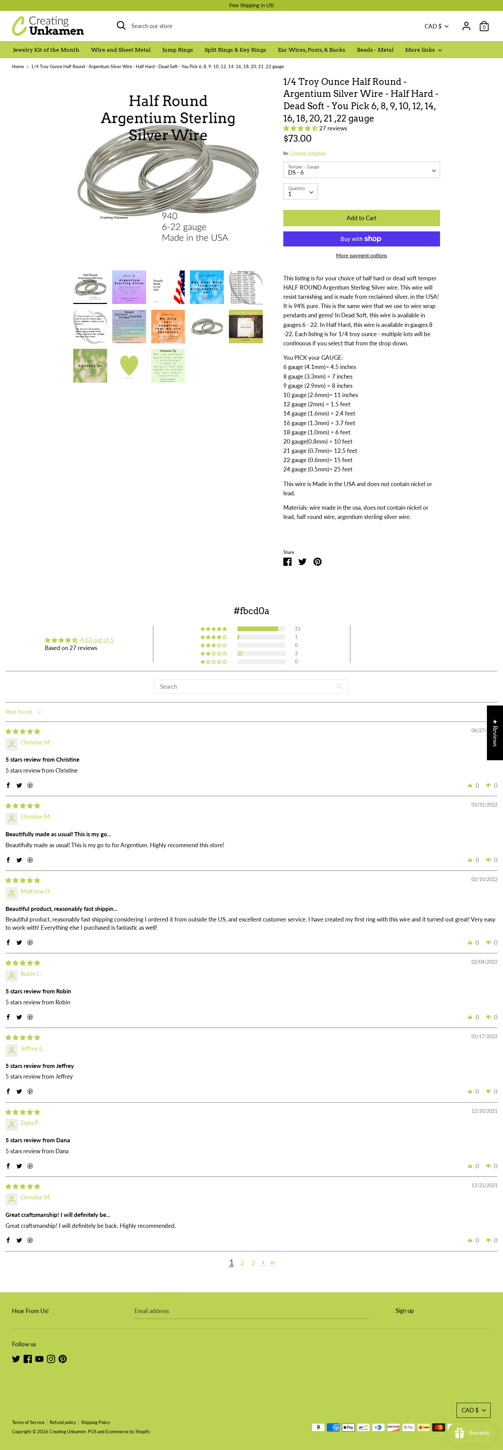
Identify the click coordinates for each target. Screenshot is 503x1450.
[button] (301, 128)
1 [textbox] (290, 194)
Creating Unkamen (307, 153)
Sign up (405, 1310)
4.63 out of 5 (97, 640)
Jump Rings (177, 50)
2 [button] (242, 1262)
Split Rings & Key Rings (235, 50)
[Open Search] (121, 25)
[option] (168, 173)
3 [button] (253, 1262)
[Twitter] (16, 1358)
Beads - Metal (375, 50)
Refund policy (63, 1422)
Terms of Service (28, 1422)
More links (420, 50)
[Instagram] (51, 1358)
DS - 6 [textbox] (296, 172)
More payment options (361, 255)
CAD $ (433, 26)
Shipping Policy (95, 1422)
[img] (22, 731)
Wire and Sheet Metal (121, 50)
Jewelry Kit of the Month (46, 50)
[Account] (466, 23)
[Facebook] (28, 1358)
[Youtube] (39, 1358)
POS (92, 1431)
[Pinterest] (63, 1358)
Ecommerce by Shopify (127, 1431)
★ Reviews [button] (495, 733)
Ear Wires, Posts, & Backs (311, 50)
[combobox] (361, 170)
